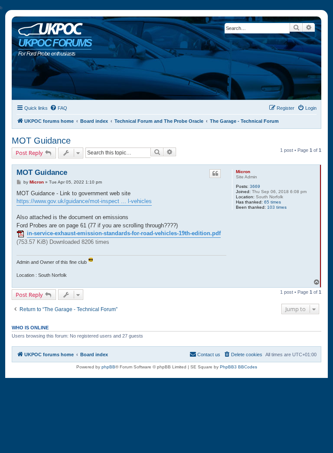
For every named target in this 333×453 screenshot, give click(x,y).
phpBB (108, 366)
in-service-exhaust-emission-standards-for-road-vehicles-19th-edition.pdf (124, 233)
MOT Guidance (41, 140)
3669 (255, 186)
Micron (243, 171)
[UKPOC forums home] (48, 27)
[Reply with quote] (215, 173)
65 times (272, 202)
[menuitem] (58, 108)
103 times (277, 207)
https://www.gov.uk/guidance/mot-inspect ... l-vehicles (84, 201)
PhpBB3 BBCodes (238, 366)
